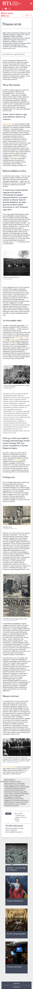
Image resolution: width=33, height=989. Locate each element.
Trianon (17, 821)
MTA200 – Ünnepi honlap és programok (16, 869)
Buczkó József (14, 339)
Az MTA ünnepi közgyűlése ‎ (16, 934)
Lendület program (20, 815)
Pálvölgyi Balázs (7, 124)
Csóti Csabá (17, 337)
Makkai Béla (15, 157)
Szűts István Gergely (9, 767)
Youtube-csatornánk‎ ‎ (14, 967)
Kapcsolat (16, 983)
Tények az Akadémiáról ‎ (15, 901)
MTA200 (28, 15)
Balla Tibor (15, 242)
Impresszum (16, 987)
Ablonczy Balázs (18, 813)
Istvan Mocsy (18, 459)
